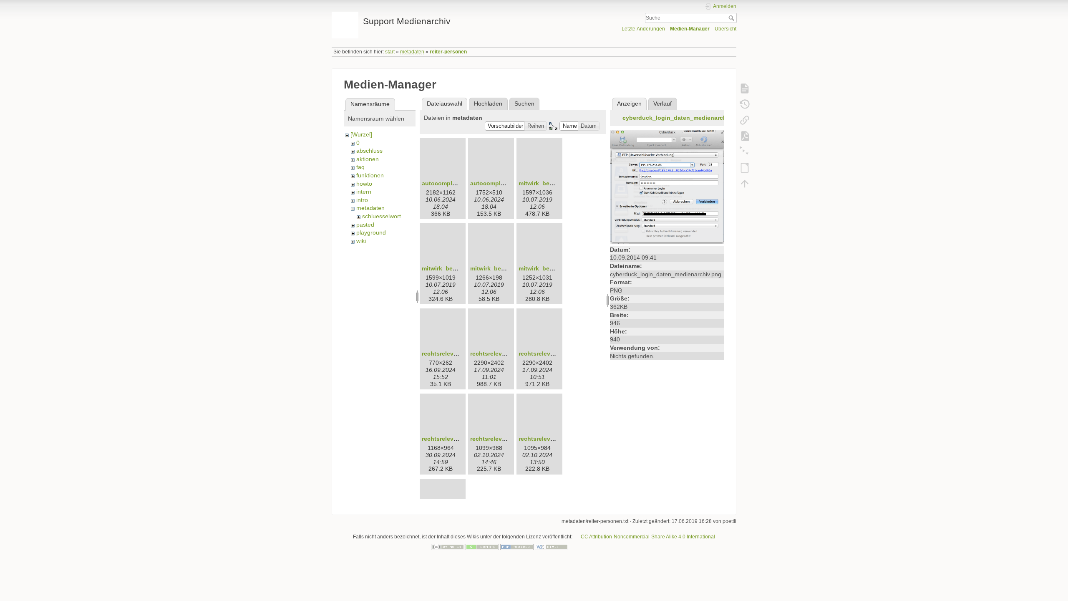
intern (364, 192)
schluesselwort (382, 216)
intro (362, 200)
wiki (361, 241)
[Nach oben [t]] (744, 184)
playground (371, 233)
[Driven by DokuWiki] (620, 546)
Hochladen (489, 104)
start (393, 52)
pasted (365, 225)
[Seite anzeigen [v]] (744, 88)
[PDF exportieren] (744, 136)
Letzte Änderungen (633, 30)
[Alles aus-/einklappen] (744, 152)
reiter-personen (457, 52)
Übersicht (724, 30)
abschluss (369, 151)
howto (365, 184)
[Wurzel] (361, 135)
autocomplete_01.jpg (453, 183)
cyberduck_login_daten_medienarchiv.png (685, 117)
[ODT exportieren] (744, 168)
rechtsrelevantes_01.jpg (458, 353)
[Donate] (482, 546)
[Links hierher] (744, 120)
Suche (732, 19)
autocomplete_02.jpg (502, 183)
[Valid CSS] (586, 546)
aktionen (368, 159)
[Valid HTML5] (551, 546)
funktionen (370, 175)
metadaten (417, 52)
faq (360, 167)
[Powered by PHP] (517, 546)
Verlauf (662, 104)
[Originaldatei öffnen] (667, 186)
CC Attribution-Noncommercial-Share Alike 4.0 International (655, 536)
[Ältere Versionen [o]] (744, 104)
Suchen (526, 104)
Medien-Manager (684, 30)
